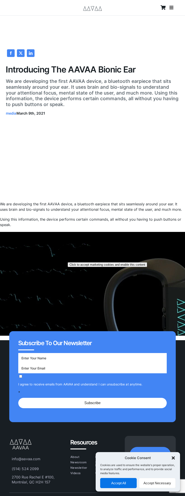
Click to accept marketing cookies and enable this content (107, 264)
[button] (173, 458)
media (11, 113)
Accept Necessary (157, 483)
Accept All (118, 483)
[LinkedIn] (31, 53)
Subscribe (92, 403)
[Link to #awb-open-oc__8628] (171, 7)
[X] (21, 53)
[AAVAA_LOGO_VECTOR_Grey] (92, 5)
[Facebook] (11, 53)
